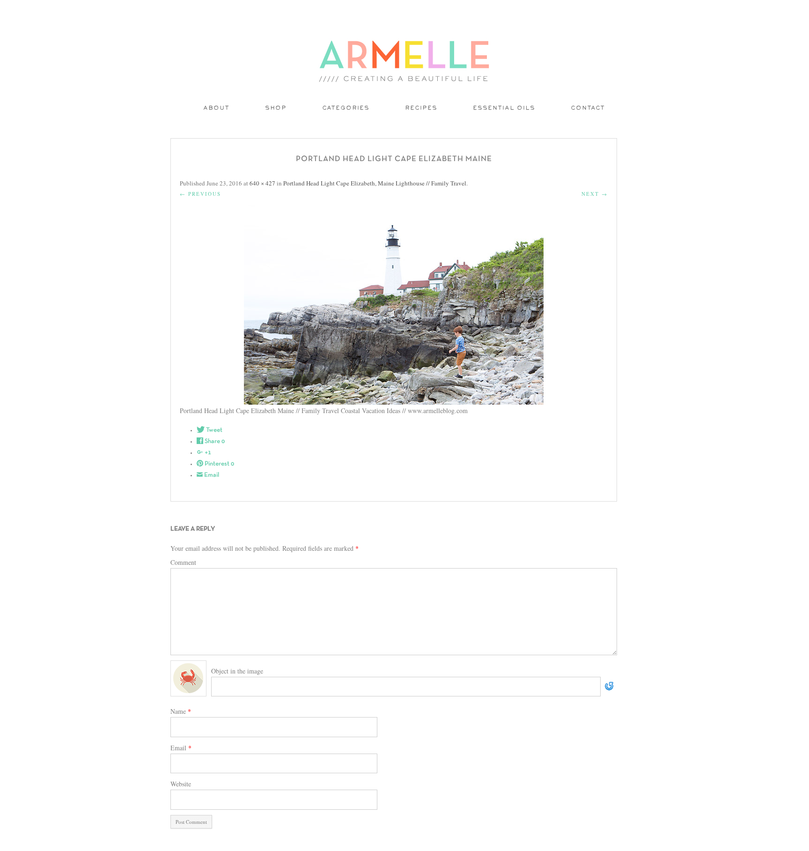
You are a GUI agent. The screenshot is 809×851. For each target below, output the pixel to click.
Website (180, 783)
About (217, 108)
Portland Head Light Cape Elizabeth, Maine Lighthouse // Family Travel (374, 183)
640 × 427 (262, 183)
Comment (183, 562)
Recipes (421, 108)
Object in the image (237, 670)
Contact (588, 108)
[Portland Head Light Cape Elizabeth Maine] (394, 305)
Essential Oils (504, 108)
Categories (346, 108)
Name (180, 711)
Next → (594, 193)
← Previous (200, 193)
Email (180, 747)
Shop (276, 108)
